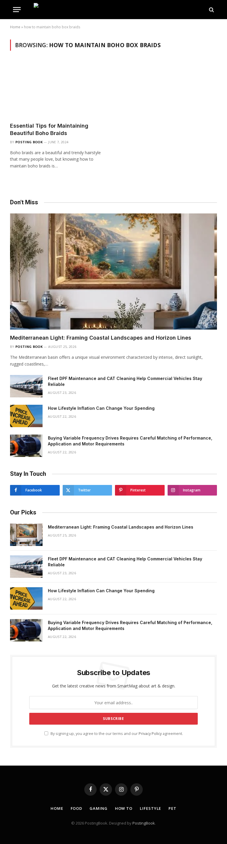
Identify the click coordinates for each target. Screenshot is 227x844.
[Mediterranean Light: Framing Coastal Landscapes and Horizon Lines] (113, 271)
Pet (172, 808)
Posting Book (29, 142)
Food (76, 808)
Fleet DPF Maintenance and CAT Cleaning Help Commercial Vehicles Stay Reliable (125, 381)
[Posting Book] (113, 9)
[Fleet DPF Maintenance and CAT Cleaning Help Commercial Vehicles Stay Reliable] (26, 386)
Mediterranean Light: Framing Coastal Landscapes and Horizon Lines (100, 338)
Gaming (98, 808)
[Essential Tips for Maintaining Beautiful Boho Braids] (59, 90)
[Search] (211, 9)
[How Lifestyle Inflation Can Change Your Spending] (26, 416)
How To (123, 808)
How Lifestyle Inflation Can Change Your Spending (101, 408)
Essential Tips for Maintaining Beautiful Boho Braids (49, 129)
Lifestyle (150, 808)
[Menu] (17, 9)
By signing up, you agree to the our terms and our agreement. (116, 733)
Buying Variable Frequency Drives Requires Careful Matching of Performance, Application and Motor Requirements (130, 440)
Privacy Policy (150, 733)
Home (15, 26)
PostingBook (143, 823)
